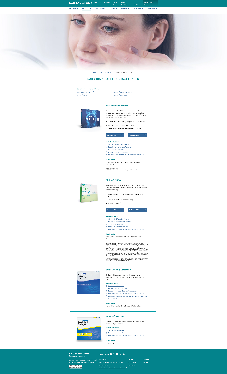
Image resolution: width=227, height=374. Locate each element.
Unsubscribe (102, 359)
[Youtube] (124, 354)
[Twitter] (120, 354)
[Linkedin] (117, 354)
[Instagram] (114, 354)
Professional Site (134, 135)
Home (94, 72)
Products (86, 8)
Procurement (146, 359)
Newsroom (138, 8)
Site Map (145, 362)
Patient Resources (124, 3)
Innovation (100, 8)
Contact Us (115, 3)
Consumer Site (111, 135)
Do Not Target (103, 365)
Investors (151, 8)
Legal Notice (131, 365)
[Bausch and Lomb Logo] (79, 354)
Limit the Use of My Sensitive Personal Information (112, 367)
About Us (72, 8)
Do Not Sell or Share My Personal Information (110, 362)
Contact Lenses (109, 72)
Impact (112, 8)
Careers (124, 8)
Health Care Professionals (102, 2)
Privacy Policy (132, 362)
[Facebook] (111, 354)
